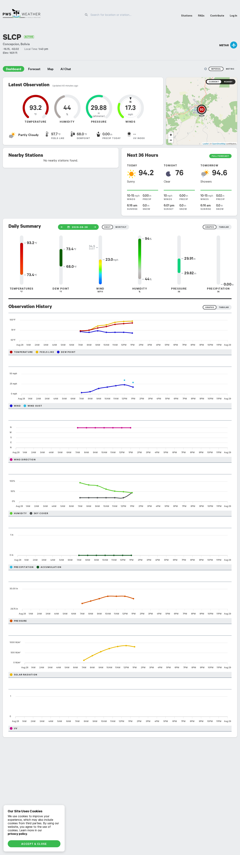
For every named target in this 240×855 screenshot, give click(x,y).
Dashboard (13, 69)
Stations (186, 15)
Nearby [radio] (228, 82)
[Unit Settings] (205, 69)
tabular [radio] (224, 227)
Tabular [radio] (224, 307)
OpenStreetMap (219, 143)
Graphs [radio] (209, 307)
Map (50, 69)
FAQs (201, 15)
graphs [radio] (209, 227)
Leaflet (206, 143)
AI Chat (65, 69)
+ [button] (171, 135)
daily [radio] (107, 227)
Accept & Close (34, 843)
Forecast (34, 69)
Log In (233, 15)
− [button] (171, 140)
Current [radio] (214, 82)
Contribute (217, 15)
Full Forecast (220, 156)
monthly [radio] (120, 227)
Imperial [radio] (216, 69)
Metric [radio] (230, 69)
